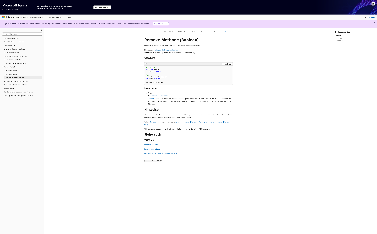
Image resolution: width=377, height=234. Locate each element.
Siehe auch (339, 41)
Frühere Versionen (156, 32)
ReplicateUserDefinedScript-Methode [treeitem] (16, 81)
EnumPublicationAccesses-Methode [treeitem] (15, 56)
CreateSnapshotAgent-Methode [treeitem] (14, 49)
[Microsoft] (3, 17)
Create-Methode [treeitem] (9, 45)
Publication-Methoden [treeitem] (11, 38)
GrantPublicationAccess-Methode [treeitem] (15, 63)
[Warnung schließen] (373, 3)
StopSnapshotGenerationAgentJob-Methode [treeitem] (18, 96)
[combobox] (22, 34)
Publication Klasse (151, 145)
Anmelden (371, 17)
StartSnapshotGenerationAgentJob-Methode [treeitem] (18, 92)
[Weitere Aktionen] (231, 31)
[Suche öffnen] (365, 17)
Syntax (338, 35)
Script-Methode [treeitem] (9, 88)
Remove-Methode (207, 32)
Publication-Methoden (191, 32)
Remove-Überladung (152, 149)
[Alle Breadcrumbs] (146, 31)
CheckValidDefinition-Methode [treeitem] (14, 42)
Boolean (152, 98)
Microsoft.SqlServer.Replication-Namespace (160, 153)
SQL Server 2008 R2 (175, 32)
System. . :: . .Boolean (159, 96)
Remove (150, 115)
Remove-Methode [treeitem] (11, 70)
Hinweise (339, 38)
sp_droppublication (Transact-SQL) (188, 122)
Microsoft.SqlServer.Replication (166, 50)
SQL (165, 32)
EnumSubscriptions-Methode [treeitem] (13, 60)
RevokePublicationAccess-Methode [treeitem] (15, 85)
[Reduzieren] (41, 30)
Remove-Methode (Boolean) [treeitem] (14, 78)
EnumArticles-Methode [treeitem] (11, 53)
